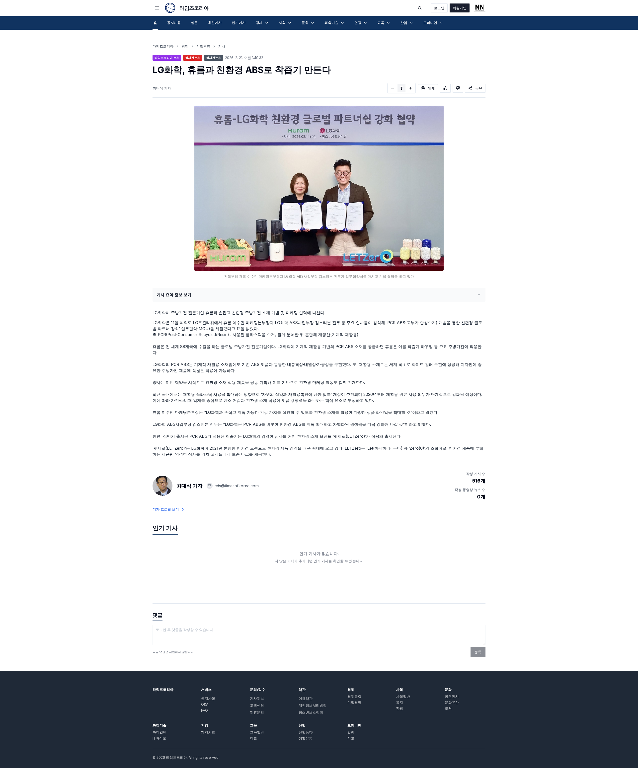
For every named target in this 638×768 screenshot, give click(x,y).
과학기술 (159, 725)
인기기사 (239, 22)
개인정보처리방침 (312, 705)
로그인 (439, 8)
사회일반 (403, 696)
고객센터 (257, 705)
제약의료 (208, 732)
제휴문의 (257, 712)
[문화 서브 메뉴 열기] (313, 23)
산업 (302, 725)
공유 (478, 88)
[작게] (393, 88)
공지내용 (174, 22)
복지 (399, 702)
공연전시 (452, 696)
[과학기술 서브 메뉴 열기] (342, 23)
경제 (184, 46)
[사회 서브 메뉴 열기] (290, 23)
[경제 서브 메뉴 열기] (267, 23)
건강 (204, 725)
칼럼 (350, 732)
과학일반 (159, 732)
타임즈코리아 (163, 46)
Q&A (204, 704)
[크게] (410, 88)
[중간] (401, 88)
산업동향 (306, 732)
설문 (194, 22)
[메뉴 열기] (157, 7)
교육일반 (257, 732)
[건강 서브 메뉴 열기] (365, 23)
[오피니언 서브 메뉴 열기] (441, 23)
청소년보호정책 (311, 712)
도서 (448, 708)
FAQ (204, 710)
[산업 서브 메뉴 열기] (411, 23)
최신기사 (215, 22)
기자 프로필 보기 (166, 509)
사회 (399, 689)
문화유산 (452, 702)
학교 (253, 738)
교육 (253, 725)
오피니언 (354, 725)
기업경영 (203, 46)
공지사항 (208, 698)
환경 (399, 708)
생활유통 (306, 738)
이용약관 (306, 698)
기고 (350, 738)
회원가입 (460, 8)
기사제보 (257, 698)
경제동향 (354, 696)
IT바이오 (159, 738)
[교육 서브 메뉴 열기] (388, 23)
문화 (448, 689)
